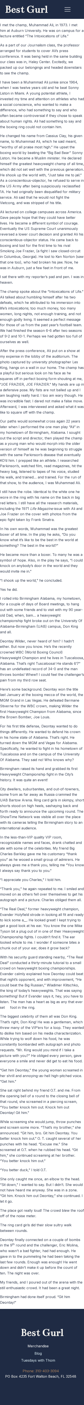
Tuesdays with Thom (38, 1360)
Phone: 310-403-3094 (41, 1371)
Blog (38, 1353)
